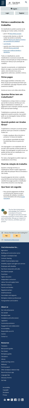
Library (3, 359)
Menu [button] (2, 4)
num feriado (7, 44)
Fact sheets (4, 351)
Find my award (5, 367)
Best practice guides (7, 348)
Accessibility (6, 387)
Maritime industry (6, 285)
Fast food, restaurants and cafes (10, 269)
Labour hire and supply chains (10, 282)
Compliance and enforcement (10, 318)
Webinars (4, 364)
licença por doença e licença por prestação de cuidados (14, 40)
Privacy (5, 395)
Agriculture (4, 250)
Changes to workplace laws (9, 256)
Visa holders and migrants (9, 295)
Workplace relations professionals (11, 298)
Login (7, 13)
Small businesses (6, 293)
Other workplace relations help (10, 370)
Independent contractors (8, 279)
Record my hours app (7, 372)
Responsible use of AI (7, 331)
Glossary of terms (6, 378)
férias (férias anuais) (15, 34)
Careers (3, 334)
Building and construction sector (10, 253)
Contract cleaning (6, 258)
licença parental (13, 48)
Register (21, 13)
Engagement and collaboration (10, 326)
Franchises (4, 274)
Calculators (4, 356)
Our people (4, 313)
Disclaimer (6, 392)
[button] (26, 3)
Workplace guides (6, 354)
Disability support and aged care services (13, 263)
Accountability (5, 328)
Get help (3, 380)
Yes (6, 236)
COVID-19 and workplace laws (9, 261)
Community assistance (7, 323)
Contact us (4, 336)
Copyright (6, 390)
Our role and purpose (7, 310)
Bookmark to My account (11, 240)
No (17, 236)
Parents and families (7, 287)
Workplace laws (5, 315)
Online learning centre (7, 362)
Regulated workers (6, 290)
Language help (5, 375)
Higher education (6, 277)
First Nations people (7, 271)
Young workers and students (9, 301)
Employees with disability (8, 266)
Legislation (4, 320)
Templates (4, 346)
